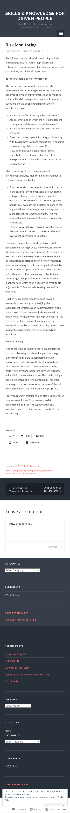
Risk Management (33, 465)
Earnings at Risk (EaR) (17, 667)
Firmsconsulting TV (15, 654)
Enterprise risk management (26, 470)
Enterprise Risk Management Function (21, 489)
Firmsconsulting (33, 51)
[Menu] (60, 33)
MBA (20, 465)
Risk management (27, 473)
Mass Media (11, 681)
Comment (53, 546)
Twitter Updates (16, 613)
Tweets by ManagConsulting (20, 619)
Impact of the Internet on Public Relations (27, 674)
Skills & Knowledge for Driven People (35, 16)
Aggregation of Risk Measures (51, 489)
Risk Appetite (12, 660)
